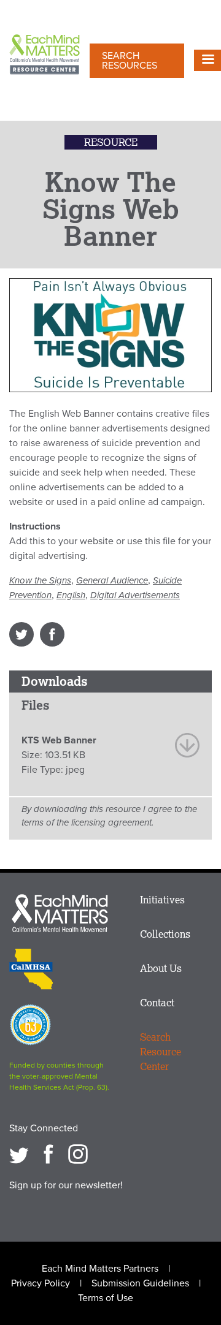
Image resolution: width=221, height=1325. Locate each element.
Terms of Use (105, 1298)
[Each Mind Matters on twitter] (19, 1154)
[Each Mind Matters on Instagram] (78, 1154)
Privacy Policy (40, 1283)
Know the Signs (40, 580)
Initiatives (162, 899)
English (70, 595)
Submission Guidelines (140, 1283)
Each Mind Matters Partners (100, 1268)
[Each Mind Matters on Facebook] (48, 1154)
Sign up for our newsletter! (66, 1185)
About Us (161, 968)
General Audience (112, 580)
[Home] (44, 55)
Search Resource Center (160, 1051)
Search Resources (129, 61)
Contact (157, 1002)
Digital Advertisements (135, 595)
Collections (165, 934)
